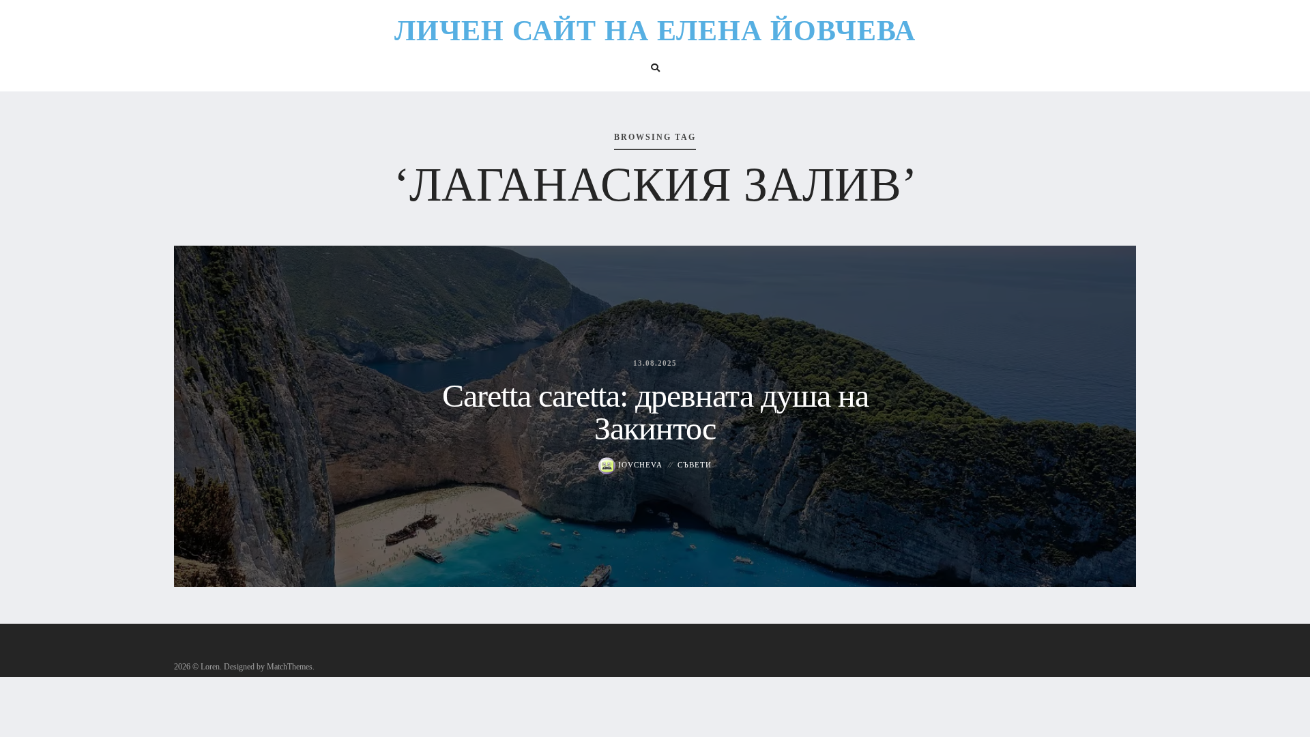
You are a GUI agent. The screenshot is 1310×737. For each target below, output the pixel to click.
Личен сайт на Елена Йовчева (655, 30)
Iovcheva (639, 465)
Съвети (695, 465)
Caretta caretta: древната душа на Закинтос (655, 411)
